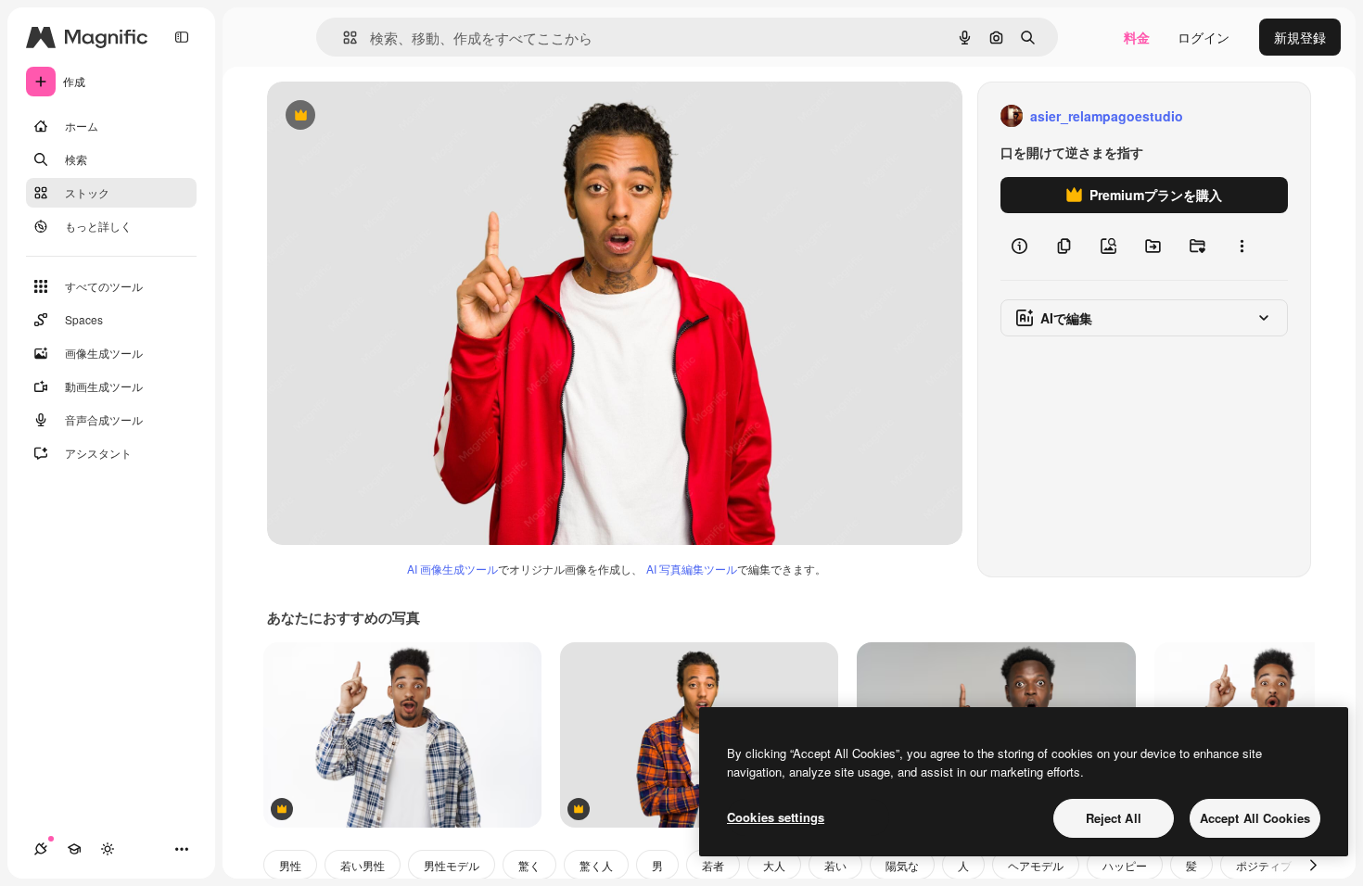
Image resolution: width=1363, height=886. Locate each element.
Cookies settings (775, 817)
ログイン (1203, 37)
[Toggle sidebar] (182, 37)
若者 (713, 865)
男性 (290, 865)
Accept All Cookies (1255, 818)
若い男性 (362, 865)
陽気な (902, 865)
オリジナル (394, 116)
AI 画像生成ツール (452, 568)
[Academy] (74, 849)
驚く (529, 865)
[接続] (41, 849)
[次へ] (1313, 865)
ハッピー (1124, 865)
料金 (1137, 37)
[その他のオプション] (1241, 246)
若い (835, 865)
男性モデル (451, 865)
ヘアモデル (1036, 865)
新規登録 (1300, 37)
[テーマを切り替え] (107, 849)
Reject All (1113, 818)
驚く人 (596, 865)
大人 (774, 865)
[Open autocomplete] (342, 37)
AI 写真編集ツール (691, 568)
